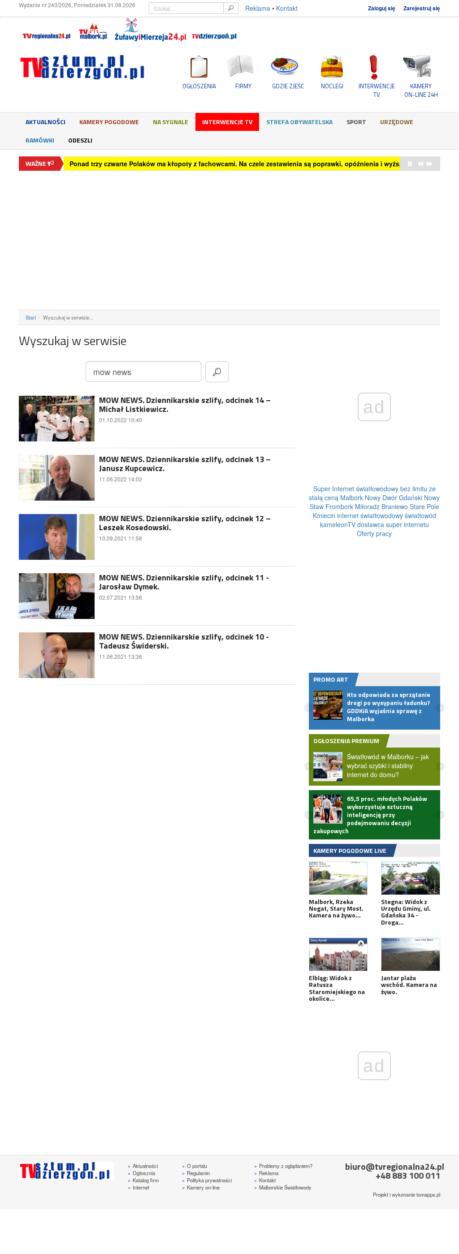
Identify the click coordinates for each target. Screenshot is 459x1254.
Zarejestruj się (421, 8)
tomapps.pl (428, 1211)
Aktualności (45, 121)
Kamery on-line (201, 1203)
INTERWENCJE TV (377, 90)
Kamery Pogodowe (109, 121)
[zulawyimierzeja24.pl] (150, 29)
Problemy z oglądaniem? (283, 1182)
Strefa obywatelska (299, 121)
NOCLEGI (332, 86)
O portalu (194, 1182)
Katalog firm (143, 1196)
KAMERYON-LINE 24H (421, 90)
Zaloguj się (381, 8)
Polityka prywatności (207, 1196)
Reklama (257, 8)
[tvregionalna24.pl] (46, 29)
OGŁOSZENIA (199, 86)
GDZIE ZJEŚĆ (288, 86)
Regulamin (196, 1189)
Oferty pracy (374, 533)
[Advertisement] (229, 240)
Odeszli (80, 140)
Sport (356, 121)
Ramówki (40, 140)
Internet (138, 1203)
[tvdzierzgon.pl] (214, 29)
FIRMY (243, 86)
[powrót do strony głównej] (84, 67)
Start (31, 317)
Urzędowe (396, 121)
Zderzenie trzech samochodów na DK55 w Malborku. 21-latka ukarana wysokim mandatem (206, 163)
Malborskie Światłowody (283, 1203)
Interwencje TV (227, 121)
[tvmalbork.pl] (93, 29)
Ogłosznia (141, 1189)
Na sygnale (170, 121)
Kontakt (287, 8)
